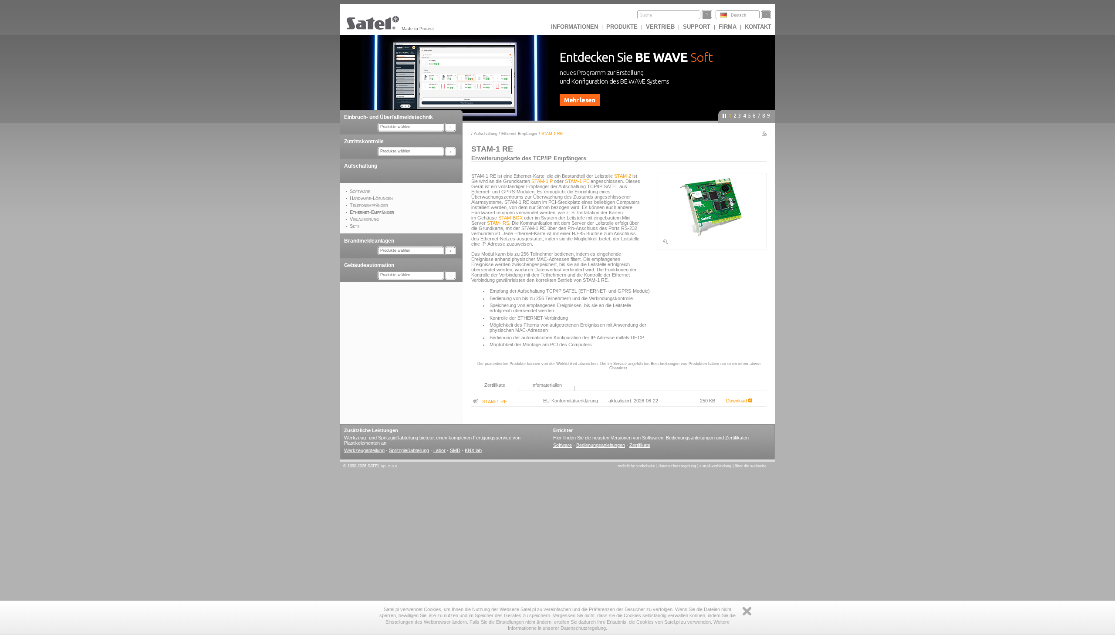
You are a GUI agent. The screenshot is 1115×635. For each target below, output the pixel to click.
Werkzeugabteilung (364, 450)
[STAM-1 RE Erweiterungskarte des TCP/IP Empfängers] (712, 243)
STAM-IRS (498, 223)
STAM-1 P (542, 181)
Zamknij (747, 611)
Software (562, 445)
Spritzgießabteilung (409, 450)
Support (696, 27)
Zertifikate (639, 445)
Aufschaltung (360, 166)
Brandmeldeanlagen (369, 241)
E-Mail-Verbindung (715, 466)
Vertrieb (660, 27)
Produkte (622, 27)
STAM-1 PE (577, 181)
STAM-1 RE (492, 401)
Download (737, 400)
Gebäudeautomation (369, 265)
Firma (728, 27)
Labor (439, 450)
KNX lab (473, 450)
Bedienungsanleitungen (600, 445)
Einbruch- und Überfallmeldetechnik (388, 117)
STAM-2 (622, 176)
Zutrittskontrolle (364, 141)
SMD (455, 450)
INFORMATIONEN (574, 27)
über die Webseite (751, 466)
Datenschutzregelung (677, 466)
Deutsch (738, 15)
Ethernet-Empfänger (519, 134)
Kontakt (758, 27)
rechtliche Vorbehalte (636, 466)
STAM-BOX (510, 217)
